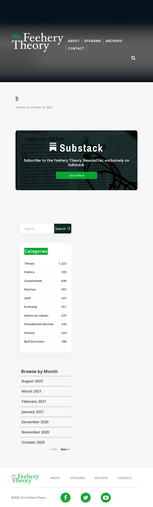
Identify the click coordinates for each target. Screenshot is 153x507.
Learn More (76, 175)
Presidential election (39, 324)
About (74, 41)
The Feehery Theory (38, 45)
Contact (76, 48)
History (29, 333)
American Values (36, 315)
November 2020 (35, 432)
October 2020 (33, 442)
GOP (27, 298)
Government (33, 281)
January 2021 (33, 411)
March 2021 (31, 391)
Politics (29, 272)
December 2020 (35, 421)
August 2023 (32, 381)
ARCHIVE (101, 478)
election (30, 289)
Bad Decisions (34, 341)
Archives (114, 41)
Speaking (92, 41)
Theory (29, 263)
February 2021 (34, 401)
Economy (30, 307)
